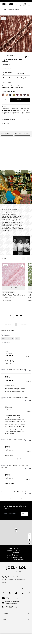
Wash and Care (6, 124)
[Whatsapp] (10, 593)
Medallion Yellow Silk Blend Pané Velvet (14, 398)
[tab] (8, 324)
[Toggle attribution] (30, 543)
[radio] (4, 338)
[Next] (28, 258)
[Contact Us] (16, 5)
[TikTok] (29, 593)
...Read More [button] (10, 433)
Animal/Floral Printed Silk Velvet (18, 492)
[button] (25, 370)
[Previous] (23, 258)
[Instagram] (23, 593)
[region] (16, 532)
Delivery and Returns (8, 119)
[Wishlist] (20, 5)
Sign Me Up (24, 588)
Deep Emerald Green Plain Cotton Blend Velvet (15, 466)
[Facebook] (3, 593)
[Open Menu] (28, 4)
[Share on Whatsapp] (25, 56)
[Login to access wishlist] (29, 56)
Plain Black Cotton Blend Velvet (18, 369)
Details (4, 107)
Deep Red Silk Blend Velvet (17, 439)
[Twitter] (16, 593)
